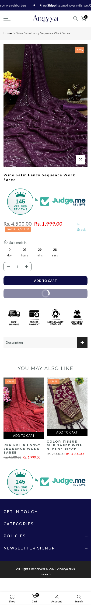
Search (46, 574)
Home (8, 33)
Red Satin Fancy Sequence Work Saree (22, 448)
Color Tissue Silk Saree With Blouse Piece (65, 445)
